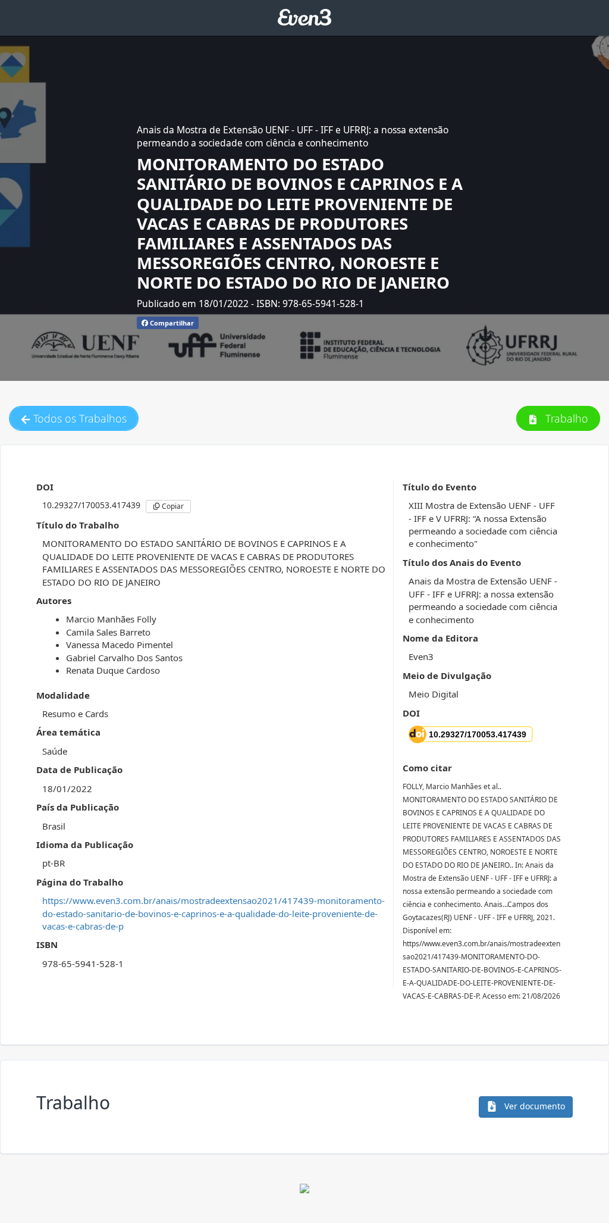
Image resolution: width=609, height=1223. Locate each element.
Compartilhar (171, 322)
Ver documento (533, 1106)
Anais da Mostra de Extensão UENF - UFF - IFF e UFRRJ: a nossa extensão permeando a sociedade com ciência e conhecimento (292, 136)
